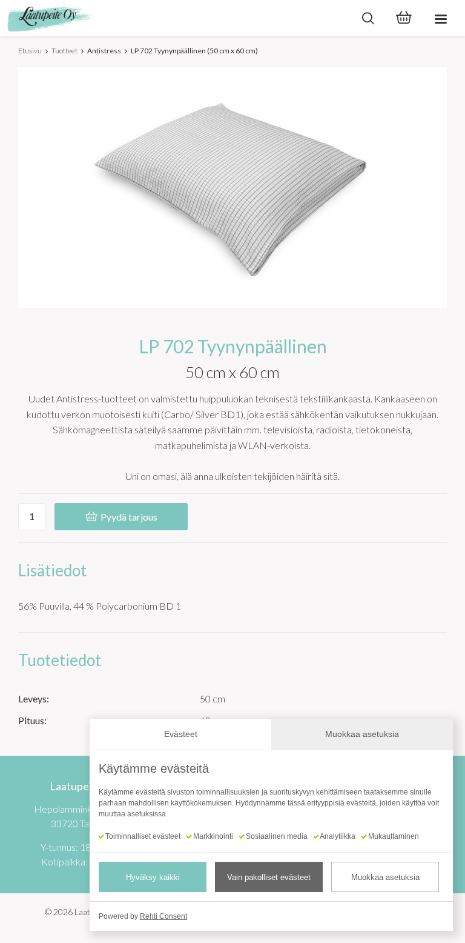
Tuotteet (64, 50)
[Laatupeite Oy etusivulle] (175, 18)
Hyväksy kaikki (153, 877)
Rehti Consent (163, 916)
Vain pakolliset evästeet (269, 877)
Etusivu (30, 50)
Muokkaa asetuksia (385, 877)
